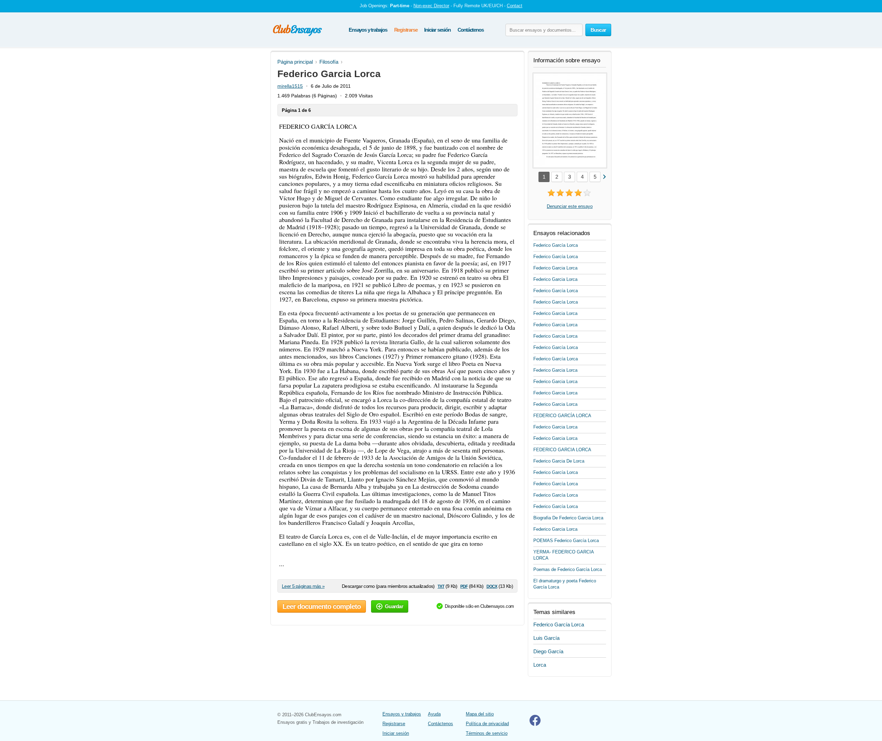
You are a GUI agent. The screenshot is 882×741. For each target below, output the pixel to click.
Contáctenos (471, 30)
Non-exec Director (431, 5)
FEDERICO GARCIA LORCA (562, 449)
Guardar (394, 606)
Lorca (539, 665)
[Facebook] (535, 724)
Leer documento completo (322, 606)
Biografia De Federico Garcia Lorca (568, 517)
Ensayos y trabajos (368, 30)
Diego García (548, 651)
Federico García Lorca (555, 245)
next (604, 176)
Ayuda (434, 714)
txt (441, 586)
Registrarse (406, 30)
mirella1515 (290, 86)
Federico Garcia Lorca (555, 268)
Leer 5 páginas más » (303, 586)
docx (492, 586)
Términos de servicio (486, 733)
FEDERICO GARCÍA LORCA (562, 415)
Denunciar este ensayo (570, 206)
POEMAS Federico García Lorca (566, 540)
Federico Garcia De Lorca (558, 461)
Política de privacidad (487, 723)
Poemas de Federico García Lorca (567, 569)
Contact (514, 5)
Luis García (546, 638)
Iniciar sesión (437, 30)
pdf (464, 586)
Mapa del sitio (480, 714)
